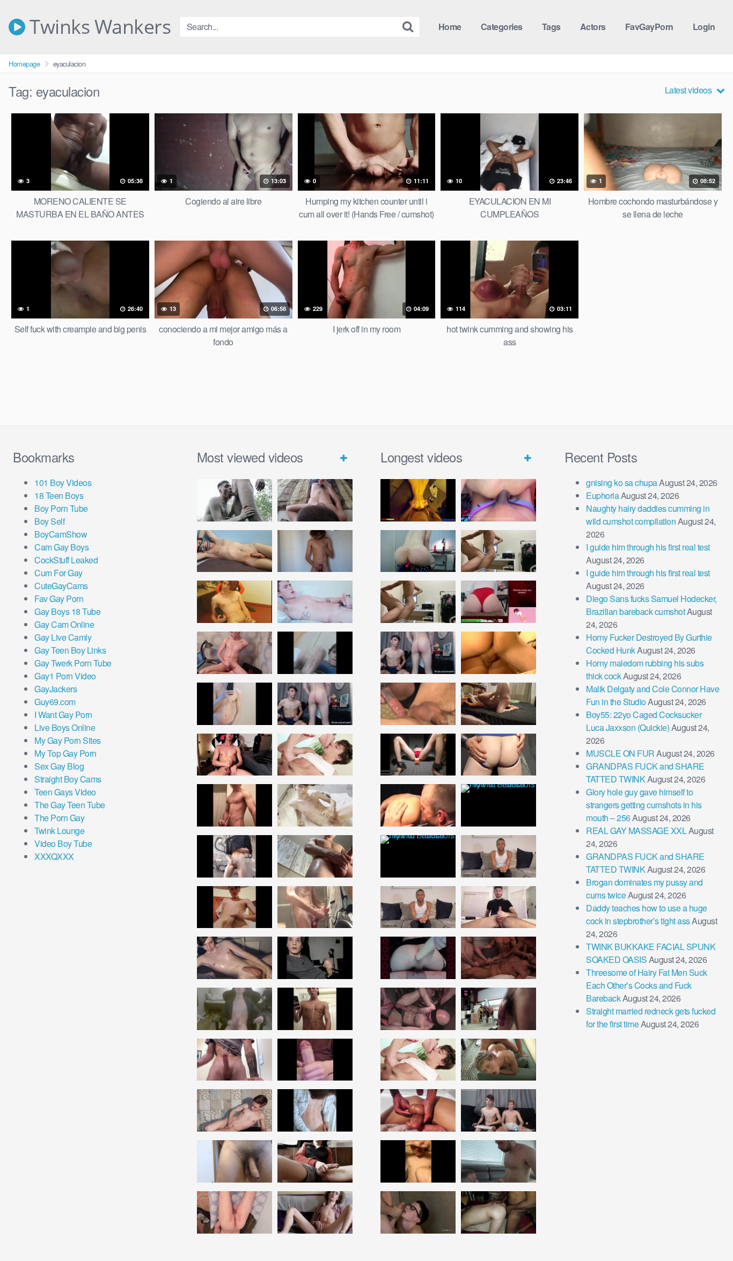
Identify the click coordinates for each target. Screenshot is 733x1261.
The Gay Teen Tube (69, 805)
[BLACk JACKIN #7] (498, 856)
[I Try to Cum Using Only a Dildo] (418, 958)
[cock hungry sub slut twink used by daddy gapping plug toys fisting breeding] (418, 500)
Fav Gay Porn (58, 598)
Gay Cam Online (64, 624)
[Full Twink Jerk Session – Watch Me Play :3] (315, 805)
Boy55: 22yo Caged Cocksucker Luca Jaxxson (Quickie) (643, 721)
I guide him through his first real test (648, 547)
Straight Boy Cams (67, 779)
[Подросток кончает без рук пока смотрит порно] (234, 551)
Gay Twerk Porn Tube (73, 663)
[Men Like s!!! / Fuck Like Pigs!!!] (418, 704)
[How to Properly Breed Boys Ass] (418, 1161)
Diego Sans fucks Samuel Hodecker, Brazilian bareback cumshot (651, 605)
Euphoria (602, 495)
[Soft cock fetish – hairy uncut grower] (234, 1161)
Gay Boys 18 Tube (67, 611)
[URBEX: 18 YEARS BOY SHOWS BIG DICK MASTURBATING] (234, 856)
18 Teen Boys (58, 495)
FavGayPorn (649, 26)
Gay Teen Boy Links (70, 650)
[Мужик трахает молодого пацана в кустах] (234, 500)
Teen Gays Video (65, 792)
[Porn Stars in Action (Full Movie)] (498, 958)
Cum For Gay (58, 573)
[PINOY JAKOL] (315, 602)
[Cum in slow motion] (315, 1161)
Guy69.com (55, 701)
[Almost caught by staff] (234, 704)
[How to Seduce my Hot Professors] (498, 805)
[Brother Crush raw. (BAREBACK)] (418, 1212)
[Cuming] (315, 653)
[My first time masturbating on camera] (315, 1110)
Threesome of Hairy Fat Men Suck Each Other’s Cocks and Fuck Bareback (646, 985)
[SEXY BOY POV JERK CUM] (315, 500)
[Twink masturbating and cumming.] (234, 907)
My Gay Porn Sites (67, 740)
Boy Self (49, 521)
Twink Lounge (59, 830)
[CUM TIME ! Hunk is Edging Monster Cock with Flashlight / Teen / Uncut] (315, 856)
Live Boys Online (64, 727)
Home (449, 26)
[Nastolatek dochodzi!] (315, 1212)
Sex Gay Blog (59, 766)
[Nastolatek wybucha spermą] (315, 551)
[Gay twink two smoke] (315, 704)
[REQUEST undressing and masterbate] (315, 907)
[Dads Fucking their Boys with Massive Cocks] (418, 805)
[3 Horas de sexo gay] (498, 551)
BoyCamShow (60, 534)
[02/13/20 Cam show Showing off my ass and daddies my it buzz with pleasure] (418, 551)
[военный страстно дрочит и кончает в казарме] (234, 1212)
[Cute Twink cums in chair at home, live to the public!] (234, 602)
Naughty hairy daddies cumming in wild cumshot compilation (647, 514)
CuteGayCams (61, 585)
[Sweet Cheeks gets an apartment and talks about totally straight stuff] (498, 602)
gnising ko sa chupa (621, 482)
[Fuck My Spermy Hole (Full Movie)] (498, 653)
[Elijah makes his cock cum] (234, 755)
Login (704, 26)
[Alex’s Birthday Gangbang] (498, 1161)
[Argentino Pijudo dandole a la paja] (315, 958)
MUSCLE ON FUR (620, 753)
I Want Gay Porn (63, 714)
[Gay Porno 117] (418, 1009)
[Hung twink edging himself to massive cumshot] (315, 1060)
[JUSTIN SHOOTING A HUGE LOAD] (234, 805)
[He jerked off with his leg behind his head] (234, 1110)
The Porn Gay (59, 817)
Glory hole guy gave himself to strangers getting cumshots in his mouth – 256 (644, 805)
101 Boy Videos (62, 482)
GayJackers (55, 689)
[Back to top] (703, 1227)
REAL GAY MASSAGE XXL (636, 830)
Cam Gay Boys (61, 547)
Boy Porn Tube (61, 508)
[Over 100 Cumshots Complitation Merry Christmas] (498, 1009)
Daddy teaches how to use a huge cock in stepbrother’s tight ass (646, 914)
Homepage (24, 64)
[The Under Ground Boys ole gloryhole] (498, 755)
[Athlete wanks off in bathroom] (315, 1009)
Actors (593, 26)
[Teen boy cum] (234, 1009)
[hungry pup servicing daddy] (418, 755)
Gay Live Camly (62, 637)
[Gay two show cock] (498, 1110)
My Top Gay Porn (65, 753)
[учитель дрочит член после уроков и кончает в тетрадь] (234, 653)
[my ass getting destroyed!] (498, 1212)
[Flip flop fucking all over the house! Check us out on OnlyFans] (498, 704)
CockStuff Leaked (66, 560)
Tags (551, 26)
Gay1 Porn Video (65, 676)
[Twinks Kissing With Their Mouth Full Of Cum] (315, 755)
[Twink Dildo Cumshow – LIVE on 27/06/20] (234, 958)
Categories (502, 26)
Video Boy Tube (63, 843)
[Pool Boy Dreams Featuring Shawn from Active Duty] (498, 1060)
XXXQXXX (54, 856)
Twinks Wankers (98, 27)
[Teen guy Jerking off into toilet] (234, 1060)
